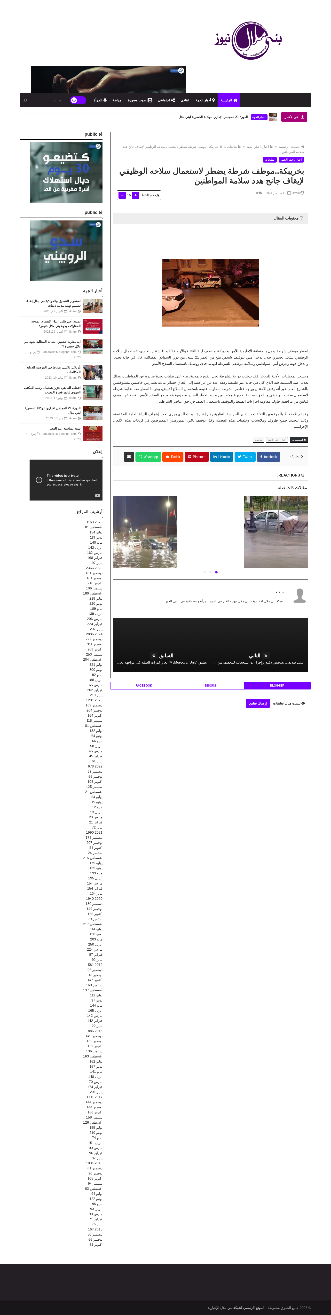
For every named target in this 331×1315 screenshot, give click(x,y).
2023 (94, 700)
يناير (96, 563)
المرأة (98, 100)
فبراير (94, 558)
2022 (95, 766)
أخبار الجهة (203, 100)
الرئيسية (226, 100)
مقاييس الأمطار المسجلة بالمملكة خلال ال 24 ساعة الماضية (276, 538)
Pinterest (198, 457)
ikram (279, 592)
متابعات (232, 147)
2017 (94, 1097)
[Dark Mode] (78, 100)
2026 (94, 522)
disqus (210, 685)
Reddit (175, 457)
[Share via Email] (129, 457)
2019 (94, 965)
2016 (94, 1163)
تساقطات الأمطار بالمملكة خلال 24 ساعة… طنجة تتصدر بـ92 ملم (145, 538)
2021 (94, 832)
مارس (94, 553)
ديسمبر (94, 573)
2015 (95, 1229)
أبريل (95, 547)
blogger (277, 685)
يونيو (96, 537)
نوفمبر (94, 578)
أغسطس (93, 527)
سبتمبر (94, 588)
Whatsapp (150, 457)
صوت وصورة (137, 100)
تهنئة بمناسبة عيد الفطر (233, 117)
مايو (96, 542)
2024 (94, 634)
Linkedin (223, 457)
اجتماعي (164, 100)
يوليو (95, 532)
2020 (94, 898)
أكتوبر (94, 583)
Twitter (247, 457)
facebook (270, 457)
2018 (94, 1031)
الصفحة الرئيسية (289, 147)
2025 (94, 568)
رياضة (116, 100)
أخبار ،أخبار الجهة (257, 147)
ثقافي (185, 100)
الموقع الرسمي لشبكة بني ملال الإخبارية (236, 1308)
